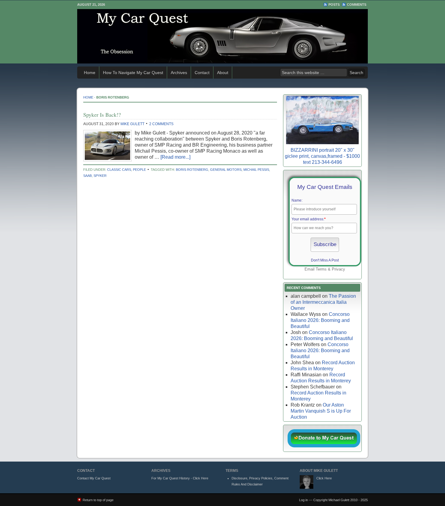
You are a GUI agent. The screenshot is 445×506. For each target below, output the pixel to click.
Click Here (324, 478)
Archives (179, 72)
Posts (334, 4)
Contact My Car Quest (93, 478)
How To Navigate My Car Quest (133, 72)
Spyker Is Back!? (102, 114)
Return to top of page (98, 500)
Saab (87, 175)
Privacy (338, 269)
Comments (356, 4)
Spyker (100, 175)
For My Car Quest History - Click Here (179, 478)
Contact (202, 72)
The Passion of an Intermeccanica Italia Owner (323, 302)
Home (89, 72)
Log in (303, 500)
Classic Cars (119, 169)
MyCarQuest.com (222, 36)
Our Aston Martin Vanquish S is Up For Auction (321, 411)
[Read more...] (175, 157)
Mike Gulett (132, 124)
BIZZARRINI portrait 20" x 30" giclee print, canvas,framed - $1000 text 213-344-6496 (322, 156)
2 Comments (161, 124)
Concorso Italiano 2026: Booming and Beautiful (320, 320)
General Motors (226, 169)
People (139, 169)
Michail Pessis (256, 169)
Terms (321, 269)
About (222, 72)
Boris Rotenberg (192, 169)
